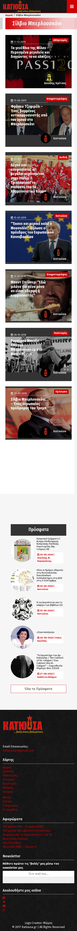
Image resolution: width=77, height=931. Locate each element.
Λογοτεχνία (10, 783)
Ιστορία (8, 791)
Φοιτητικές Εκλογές (15, 838)
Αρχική (7, 767)
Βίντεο (7, 797)
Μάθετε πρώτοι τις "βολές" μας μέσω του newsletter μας (31, 865)
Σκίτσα (7, 801)
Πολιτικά (8, 771)
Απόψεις (8, 787)
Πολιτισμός (10, 775)
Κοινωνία (8, 779)
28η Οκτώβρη (12, 842)
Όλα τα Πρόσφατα (38, 689)
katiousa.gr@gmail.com (18, 750)
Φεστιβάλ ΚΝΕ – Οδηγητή (20, 846)
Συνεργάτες (10, 809)
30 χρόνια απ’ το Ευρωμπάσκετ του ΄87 (27, 834)
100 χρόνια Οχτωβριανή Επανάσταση (27, 830)
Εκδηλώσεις (10, 805)
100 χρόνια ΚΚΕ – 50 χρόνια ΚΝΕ (23, 826)
